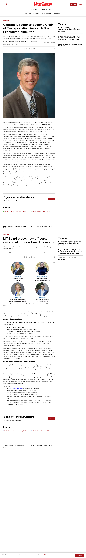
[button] (4, 4)
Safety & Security (47, 13)
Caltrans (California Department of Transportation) (23, 41)
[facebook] (24, 49)
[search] (7, 4)
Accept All (79, 555)
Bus (26, 13)
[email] (34, 49)
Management (57, 13)
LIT (10, 252)
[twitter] (29, 49)
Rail (30, 13)
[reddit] (31, 49)
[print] (54, 49)
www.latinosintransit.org (16, 388)
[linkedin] (26, 49)
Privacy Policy (44, 554)
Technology (36, 13)
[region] (43, 555)
